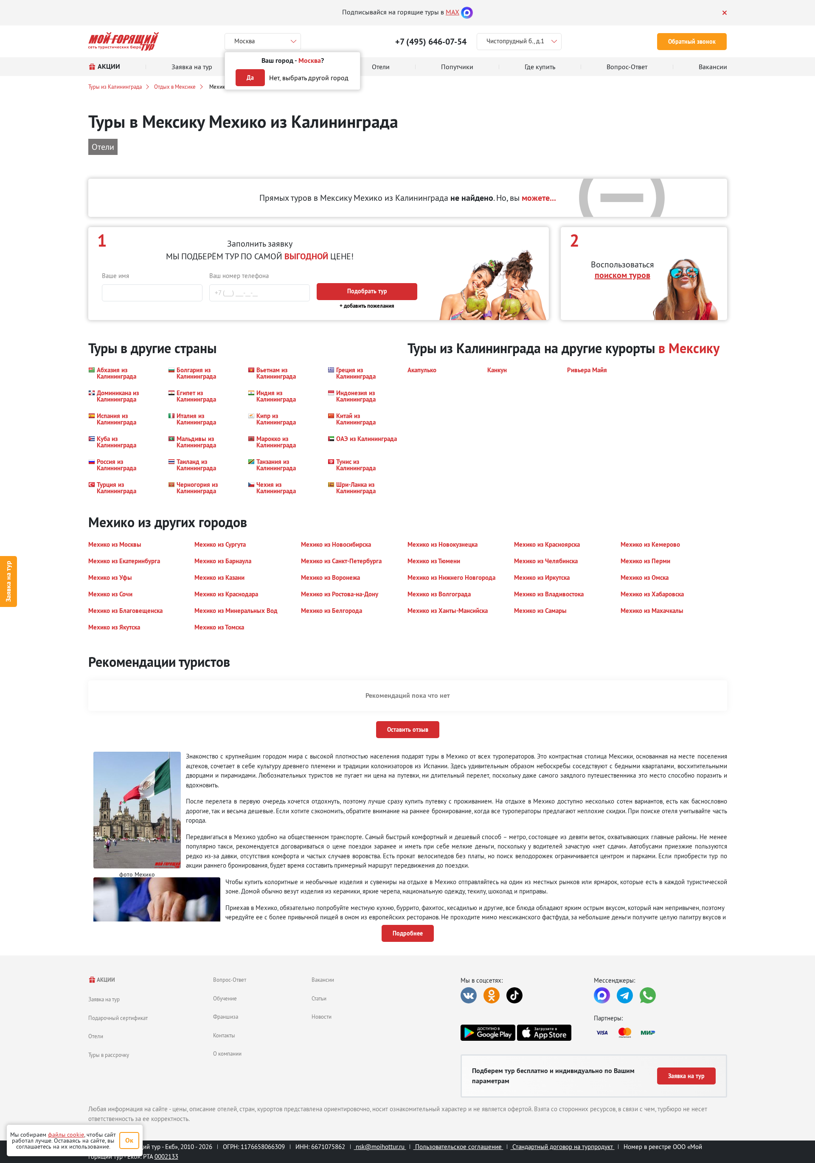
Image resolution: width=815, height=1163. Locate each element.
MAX (452, 12)
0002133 (166, 1156)
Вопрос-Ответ (229, 979)
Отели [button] (103, 146)
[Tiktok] (514, 995)
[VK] (469, 995)
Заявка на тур (8, 581)
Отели (95, 1036)
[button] (123, 373)
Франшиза (225, 1016)
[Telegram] (625, 995)
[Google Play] (488, 1033)
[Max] (467, 12)
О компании (227, 1053)
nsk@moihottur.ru (380, 1147)
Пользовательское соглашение (458, 1147)
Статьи (319, 998)
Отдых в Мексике (175, 86)
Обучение (225, 998)
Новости (322, 1016)
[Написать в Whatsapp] (648, 995)
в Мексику (688, 348)
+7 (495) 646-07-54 (431, 41)
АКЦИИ (105, 979)
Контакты (224, 1035)
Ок (129, 1140)
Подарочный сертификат (118, 1017)
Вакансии (323, 979)
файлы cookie (66, 1134)
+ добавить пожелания (367, 305)
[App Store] (544, 1033)
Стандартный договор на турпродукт (563, 1147)
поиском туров (622, 275)
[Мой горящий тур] (123, 41)
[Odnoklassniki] (491, 995)
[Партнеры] (660, 1033)
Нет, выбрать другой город (308, 77)
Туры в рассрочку (108, 1054)
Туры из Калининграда (115, 86)
